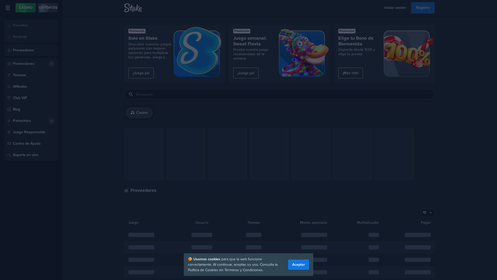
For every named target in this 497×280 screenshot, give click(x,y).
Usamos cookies (207, 259)
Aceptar (298, 264)
